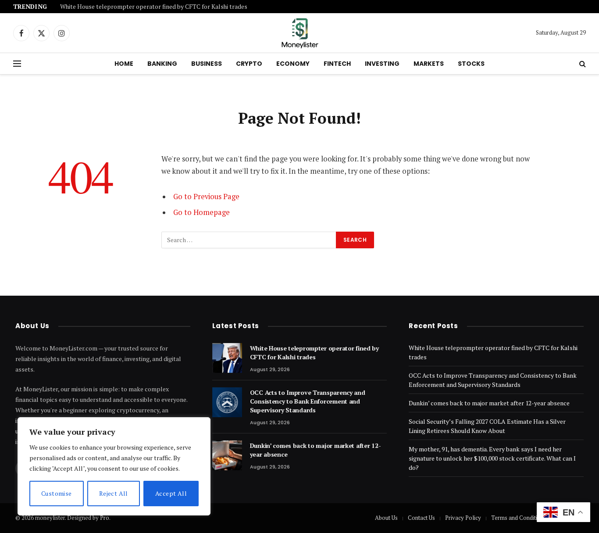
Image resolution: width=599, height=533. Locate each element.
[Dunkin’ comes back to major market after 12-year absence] (227, 455)
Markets (429, 63)
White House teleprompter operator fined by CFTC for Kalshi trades (153, 7)
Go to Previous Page (206, 196)
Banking (162, 63)
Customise (56, 493)
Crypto (249, 63)
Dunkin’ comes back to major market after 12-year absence (315, 449)
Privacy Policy (463, 518)
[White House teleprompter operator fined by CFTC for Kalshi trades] (227, 358)
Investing (382, 63)
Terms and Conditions (518, 518)
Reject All (113, 493)
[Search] (582, 64)
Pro (104, 518)
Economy (293, 63)
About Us (386, 518)
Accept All (171, 493)
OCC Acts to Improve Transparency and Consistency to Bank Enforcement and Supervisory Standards (307, 401)
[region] (114, 466)
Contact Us (421, 518)
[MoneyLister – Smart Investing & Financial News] (299, 33)
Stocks (471, 63)
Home (123, 63)
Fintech (337, 63)
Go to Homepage (201, 212)
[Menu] (17, 64)
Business (206, 63)
